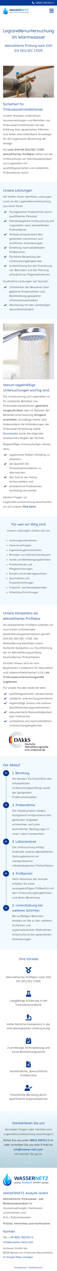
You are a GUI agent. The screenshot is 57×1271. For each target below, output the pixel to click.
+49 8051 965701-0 (21, 1237)
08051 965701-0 (45, 2)
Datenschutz (36, 1267)
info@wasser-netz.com (28, 1149)
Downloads (10, 433)
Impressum (20, 1267)
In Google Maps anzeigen (18, 1256)
